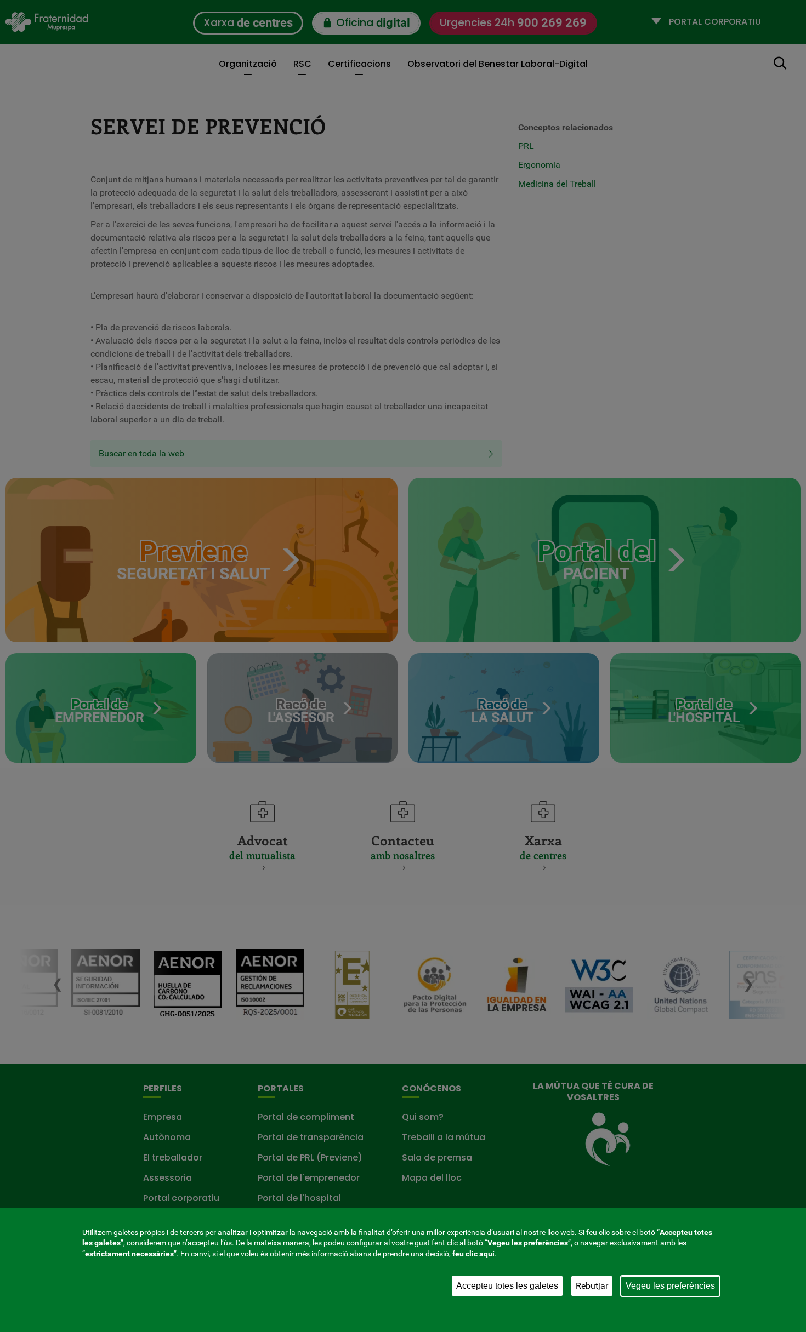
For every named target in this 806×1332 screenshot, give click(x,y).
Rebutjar (592, 1285)
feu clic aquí (473, 1253)
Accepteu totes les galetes (507, 1285)
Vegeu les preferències (670, 1285)
